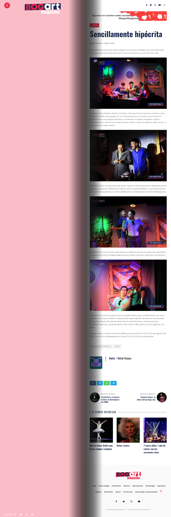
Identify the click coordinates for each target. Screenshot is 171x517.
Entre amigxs (104, 486)
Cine (94, 486)
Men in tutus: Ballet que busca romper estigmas (101, 447)
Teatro (94, 25)
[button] (161, 492)
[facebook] (15, 514)
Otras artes (128, 492)
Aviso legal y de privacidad (146, 492)
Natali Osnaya (96, 43)
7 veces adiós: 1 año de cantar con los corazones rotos (154, 449)
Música (98, 492)
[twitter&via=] (21, 514)
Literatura (161, 486)
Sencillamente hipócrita (101, 346)
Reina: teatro (123, 445)
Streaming (108, 492)
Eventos (126, 486)
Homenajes (150, 486)
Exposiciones (137, 486)
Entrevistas (116, 486)
